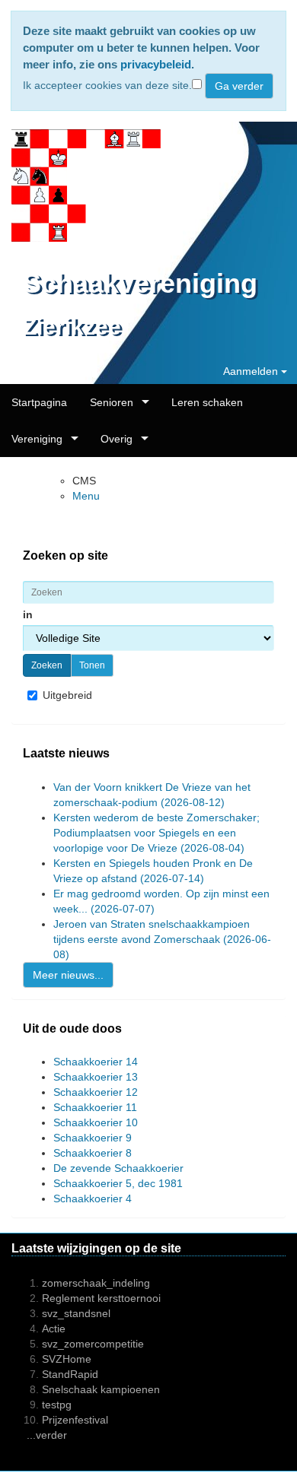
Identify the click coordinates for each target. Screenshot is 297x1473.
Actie (53, 1328)
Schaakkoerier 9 (92, 1138)
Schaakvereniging (140, 283)
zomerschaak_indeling (96, 1283)
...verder (47, 1435)
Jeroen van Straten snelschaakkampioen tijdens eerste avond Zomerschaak (162, 939)
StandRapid (70, 1374)
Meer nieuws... (68, 975)
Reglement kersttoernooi (101, 1298)
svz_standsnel (76, 1313)
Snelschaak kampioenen (101, 1389)
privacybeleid (155, 64)
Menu (86, 496)
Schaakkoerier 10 (95, 1122)
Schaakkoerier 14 (95, 1062)
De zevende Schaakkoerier (118, 1168)
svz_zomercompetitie (93, 1344)
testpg (57, 1404)
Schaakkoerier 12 (95, 1092)
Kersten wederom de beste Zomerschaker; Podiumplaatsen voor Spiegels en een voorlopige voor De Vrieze (156, 832)
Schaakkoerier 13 (95, 1077)
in (29, 614)
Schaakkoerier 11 (95, 1107)
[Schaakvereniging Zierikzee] (80, 186)
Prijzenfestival (75, 1420)
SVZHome (66, 1359)
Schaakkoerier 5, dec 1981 (118, 1183)
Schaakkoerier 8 (92, 1153)
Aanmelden (252, 371)
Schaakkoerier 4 (92, 1198)
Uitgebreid (67, 695)
